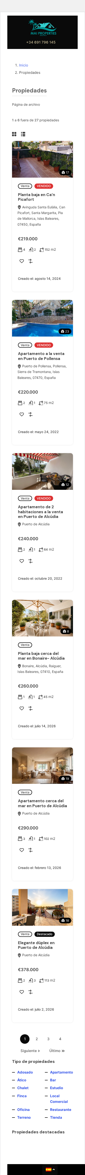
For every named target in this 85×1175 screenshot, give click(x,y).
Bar (53, 1080)
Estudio (56, 1088)
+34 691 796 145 (40, 42)
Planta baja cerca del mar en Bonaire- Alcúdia (41, 656)
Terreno (24, 1117)
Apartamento (61, 1072)
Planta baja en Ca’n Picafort (36, 197)
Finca (22, 1096)
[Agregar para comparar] (30, 261)
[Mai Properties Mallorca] (42, 27)
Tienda (56, 1117)
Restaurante (60, 1109)
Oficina (23, 1109)
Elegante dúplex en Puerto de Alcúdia (36, 945)
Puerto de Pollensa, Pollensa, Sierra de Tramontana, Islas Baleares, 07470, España (42, 372)
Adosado (25, 1072)
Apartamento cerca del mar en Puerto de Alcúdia (42, 803)
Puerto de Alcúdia (35, 524)
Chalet (23, 1088)
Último (54, 1050)
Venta (25, 186)
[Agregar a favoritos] (22, 261)
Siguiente (29, 1050)
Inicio (23, 65)
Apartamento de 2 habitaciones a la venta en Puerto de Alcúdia (40, 511)
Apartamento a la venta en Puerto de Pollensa (41, 356)
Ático (21, 1080)
